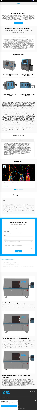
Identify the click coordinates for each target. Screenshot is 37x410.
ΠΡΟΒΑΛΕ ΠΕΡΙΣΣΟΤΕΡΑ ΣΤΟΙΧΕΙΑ (9, 65)
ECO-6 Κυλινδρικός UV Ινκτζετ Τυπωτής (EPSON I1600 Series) (27, 75)
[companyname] (18, 4)
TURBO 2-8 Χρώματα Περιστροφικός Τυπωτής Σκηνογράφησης (27, 95)
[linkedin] (35, 391)
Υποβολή (18, 251)
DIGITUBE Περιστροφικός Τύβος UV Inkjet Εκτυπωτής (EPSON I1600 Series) (10, 95)
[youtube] (30, 391)
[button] (15, 189)
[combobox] (6, 233)
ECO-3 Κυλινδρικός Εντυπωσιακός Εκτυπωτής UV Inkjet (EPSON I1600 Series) (10, 75)
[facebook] (33, 391)
